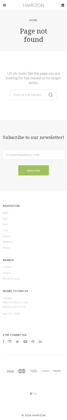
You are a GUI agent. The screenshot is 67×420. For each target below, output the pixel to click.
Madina (7, 272)
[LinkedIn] (40, 341)
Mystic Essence (11, 278)
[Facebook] (3, 341)
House (6, 236)
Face (5, 230)
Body (6, 212)
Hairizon (7, 266)
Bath (5, 224)
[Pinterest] (32, 341)
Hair (5, 218)
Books (6, 247)
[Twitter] (17, 341)
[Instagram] (10, 341)
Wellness (8, 241)
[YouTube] (25, 341)
